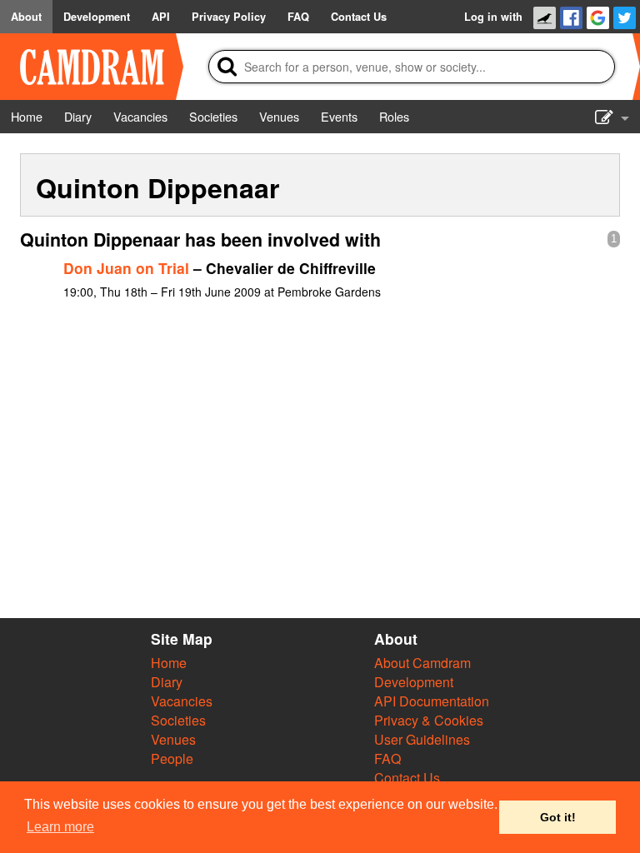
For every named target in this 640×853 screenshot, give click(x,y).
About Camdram (422, 662)
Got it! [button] (558, 817)
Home (169, 662)
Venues (173, 739)
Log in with (493, 16)
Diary (166, 681)
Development (413, 681)
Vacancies (181, 701)
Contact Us (407, 777)
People (172, 758)
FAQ (387, 758)
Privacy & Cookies (428, 720)
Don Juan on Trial (126, 267)
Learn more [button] (60, 827)
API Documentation (431, 701)
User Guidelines (422, 739)
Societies (178, 720)
